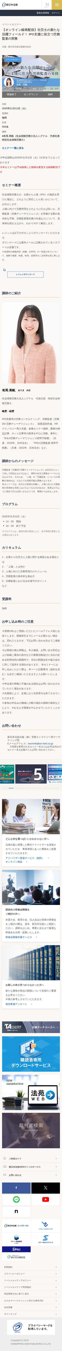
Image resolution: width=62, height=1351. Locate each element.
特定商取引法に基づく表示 (16, 1294)
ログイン (56, 13)
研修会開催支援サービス (19, 937)
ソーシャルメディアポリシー (17, 1280)
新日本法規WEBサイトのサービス (25, 1167)
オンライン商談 (14, 861)
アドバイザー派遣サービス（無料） (25, 858)
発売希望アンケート (16, 1004)
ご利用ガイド (15, 1159)
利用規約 (8, 1267)
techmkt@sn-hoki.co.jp (40, 743)
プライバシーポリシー (14, 1274)
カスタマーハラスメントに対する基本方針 (23, 1300)
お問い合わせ (15, 1175)
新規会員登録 (43, 13)
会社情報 (8, 1307)
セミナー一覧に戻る (13, 148)
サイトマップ (10, 1314)
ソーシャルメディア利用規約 (17, 1287)
